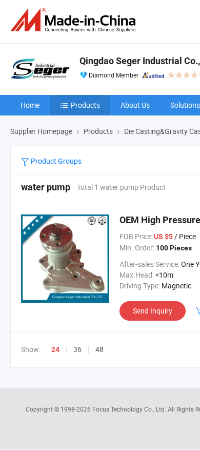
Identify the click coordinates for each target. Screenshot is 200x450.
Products (85, 105)
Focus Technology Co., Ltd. (130, 409)
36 (77, 349)
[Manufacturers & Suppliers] (74, 20)
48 (99, 349)
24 (55, 349)
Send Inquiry (152, 311)
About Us (135, 105)
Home (30, 105)
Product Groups (55, 161)
